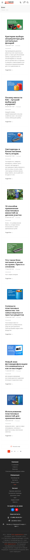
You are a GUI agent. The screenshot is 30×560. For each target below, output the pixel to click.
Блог (15, 484)
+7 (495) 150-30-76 (15, 517)
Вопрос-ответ (15, 482)
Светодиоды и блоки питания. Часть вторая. (13, 151)
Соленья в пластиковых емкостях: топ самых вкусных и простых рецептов (14, 310)
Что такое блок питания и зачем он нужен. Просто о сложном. (14, 263)
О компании (15, 464)
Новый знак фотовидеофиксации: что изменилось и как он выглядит (16, 365)
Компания (15, 462)
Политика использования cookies (15, 471)
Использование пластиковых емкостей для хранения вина (13, 414)
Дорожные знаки (15, 495)
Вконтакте (12, 509)
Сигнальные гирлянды (15, 493)
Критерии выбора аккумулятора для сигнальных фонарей (14, 39)
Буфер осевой (15, 500)
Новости (15, 467)
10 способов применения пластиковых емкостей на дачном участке (13, 210)
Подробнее (8, 70)
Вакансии (15, 469)
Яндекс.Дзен (16, 509)
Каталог (15, 488)
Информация (15, 475)
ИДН (15, 497)
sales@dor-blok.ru (16, 520)
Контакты (15, 480)
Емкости (15, 502)
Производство (15, 478)
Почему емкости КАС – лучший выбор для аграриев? (13, 100)
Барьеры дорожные (15, 491)
